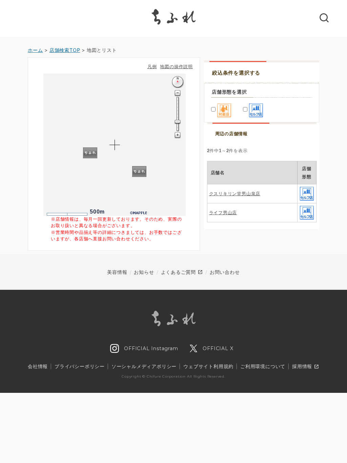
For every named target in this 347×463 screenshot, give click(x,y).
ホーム (35, 50)
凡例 (152, 66)
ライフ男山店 (223, 212)
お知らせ (144, 272)
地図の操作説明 (176, 66)
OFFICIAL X (217, 348)
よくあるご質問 (182, 272)
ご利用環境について (262, 366)
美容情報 (117, 272)
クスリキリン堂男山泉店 (235, 193)
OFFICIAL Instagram (150, 348)
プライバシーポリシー (80, 366)
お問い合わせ (225, 272)
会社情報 (38, 366)
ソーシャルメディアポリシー (144, 366)
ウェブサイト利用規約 (208, 366)
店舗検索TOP (64, 50)
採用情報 (305, 366)
